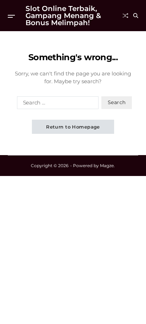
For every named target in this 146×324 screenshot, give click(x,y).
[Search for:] (56, 104)
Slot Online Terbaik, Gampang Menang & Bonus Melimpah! (63, 15)
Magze (107, 165)
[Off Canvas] (11, 16)
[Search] (135, 15)
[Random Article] (125, 15)
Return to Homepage (73, 127)
